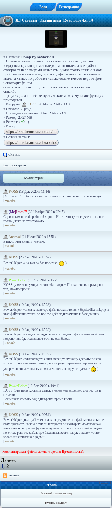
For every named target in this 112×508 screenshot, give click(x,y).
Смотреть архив (14, 165)
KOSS (32, 104)
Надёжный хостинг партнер (56, 493)
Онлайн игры (50, 20)
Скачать (13, 155)
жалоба (10, 200)
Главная (13, 475)
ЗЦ (17, 20)
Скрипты (29, 20)
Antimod (15, 237)
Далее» (8, 460)
